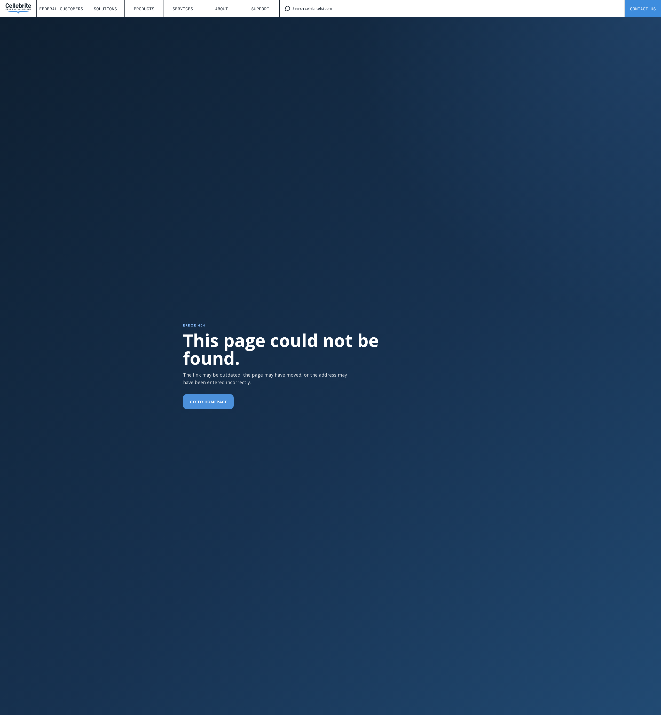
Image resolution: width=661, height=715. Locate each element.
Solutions (105, 8)
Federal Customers (61, 8)
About (221, 8)
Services (182, 8)
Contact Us (643, 8)
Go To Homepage (208, 401)
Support (260, 8)
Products (144, 8)
